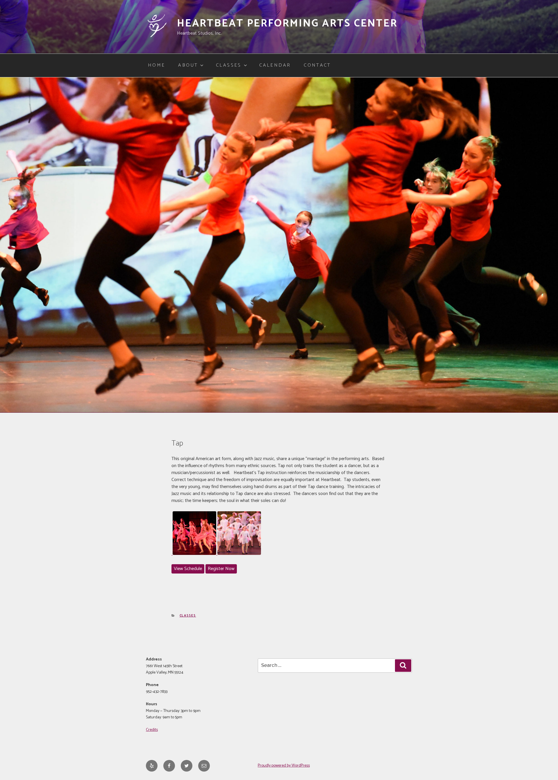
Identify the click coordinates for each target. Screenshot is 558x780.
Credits (152, 729)
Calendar (275, 65)
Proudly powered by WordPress (284, 765)
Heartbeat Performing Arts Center (287, 23)
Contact (317, 65)
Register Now (221, 569)
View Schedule (188, 569)
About (188, 65)
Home (156, 65)
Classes (229, 65)
